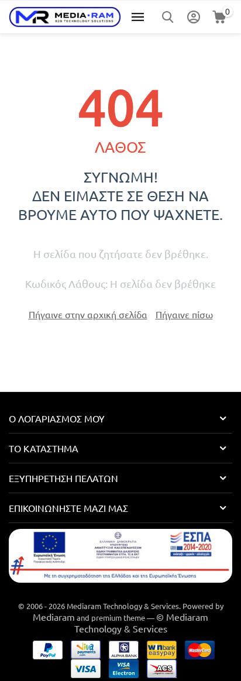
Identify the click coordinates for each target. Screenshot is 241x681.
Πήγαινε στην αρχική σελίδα (88, 314)
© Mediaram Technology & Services (141, 622)
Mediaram (54, 616)
